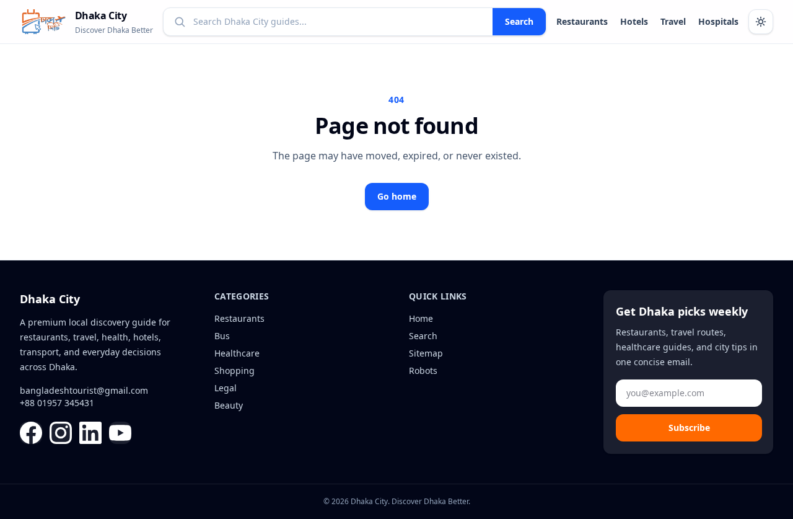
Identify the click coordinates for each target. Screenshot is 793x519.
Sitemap (426, 353)
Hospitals (718, 21)
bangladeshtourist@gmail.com (84, 390)
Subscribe (689, 427)
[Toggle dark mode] (760, 21)
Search (519, 21)
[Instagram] (61, 433)
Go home (396, 196)
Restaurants (582, 21)
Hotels (634, 21)
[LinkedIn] (90, 433)
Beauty (228, 405)
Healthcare (237, 353)
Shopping (234, 370)
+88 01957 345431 (57, 403)
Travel (673, 21)
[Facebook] (31, 433)
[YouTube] (120, 433)
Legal (225, 388)
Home (421, 318)
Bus (222, 336)
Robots (423, 370)
